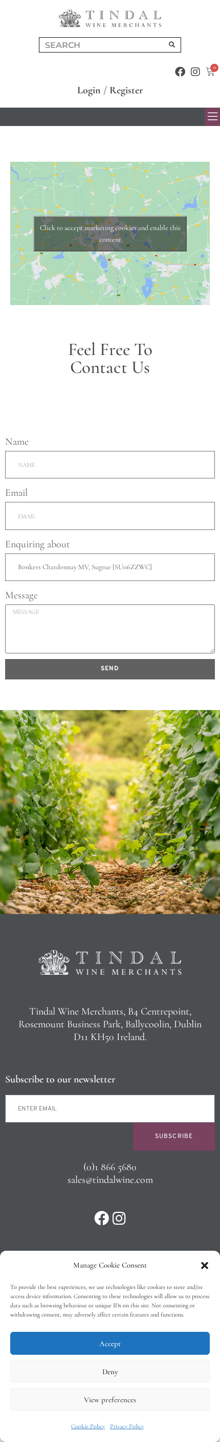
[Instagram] (195, 72)
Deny (110, 1371)
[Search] (172, 45)
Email (16, 493)
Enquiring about (37, 544)
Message (21, 595)
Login (89, 90)
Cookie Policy (88, 1426)
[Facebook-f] (180, 72)
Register (126, 90)
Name (17, 442)
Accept (110, 1343)
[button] (205, 1265)
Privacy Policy (127, 1426)
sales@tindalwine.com (110, 1180)
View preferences (110, 1399)
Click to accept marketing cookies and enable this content (110, 233)
